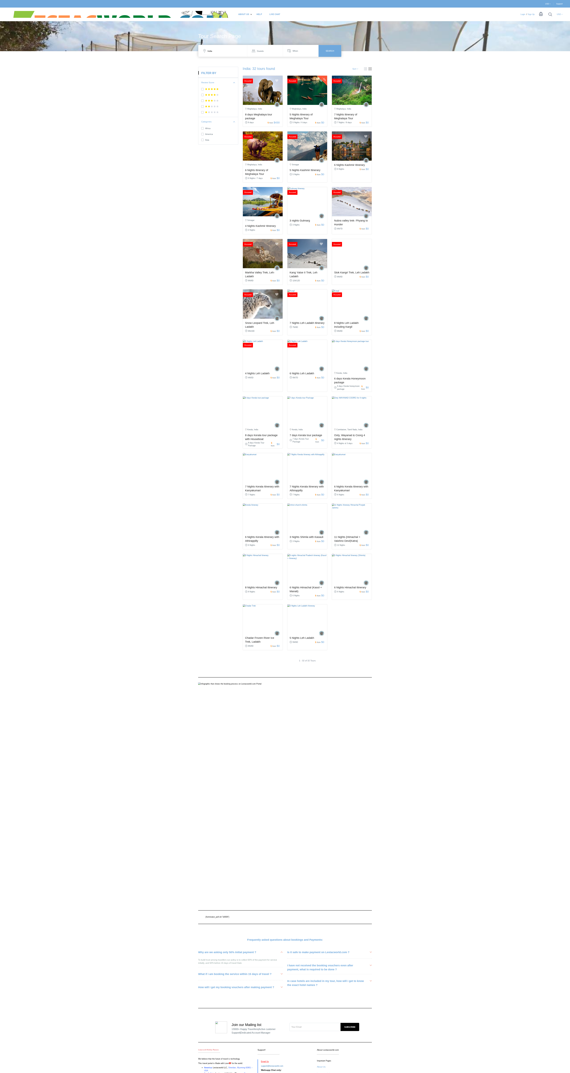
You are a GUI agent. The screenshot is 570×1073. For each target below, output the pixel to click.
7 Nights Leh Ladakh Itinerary (307, 322)
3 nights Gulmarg (300, 220)
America (209, 134)
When (295, 51)
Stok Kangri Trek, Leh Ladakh (351, 272)
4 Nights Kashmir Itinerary (260, 225)
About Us (243, 14)
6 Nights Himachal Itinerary (350, 587)
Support (559, 4)
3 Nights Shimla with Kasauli (306, 537)
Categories (206, 121)
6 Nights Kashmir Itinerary (349, 164)
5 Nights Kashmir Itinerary (305, 170)
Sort (354, 69)
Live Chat (274, 14)
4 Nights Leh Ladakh (257, 373)
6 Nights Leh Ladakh (302, 373)
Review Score (207, 82)
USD (547, 4)
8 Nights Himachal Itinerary (261, 587)
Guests (260, 51)
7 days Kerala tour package (306, 435)
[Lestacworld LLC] (277, 104)
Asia (207, 140)
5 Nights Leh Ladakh (302, 637)
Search (330, 51)
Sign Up (531, 14)
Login (523, 14)
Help (259, 14)
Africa (207, 128)
